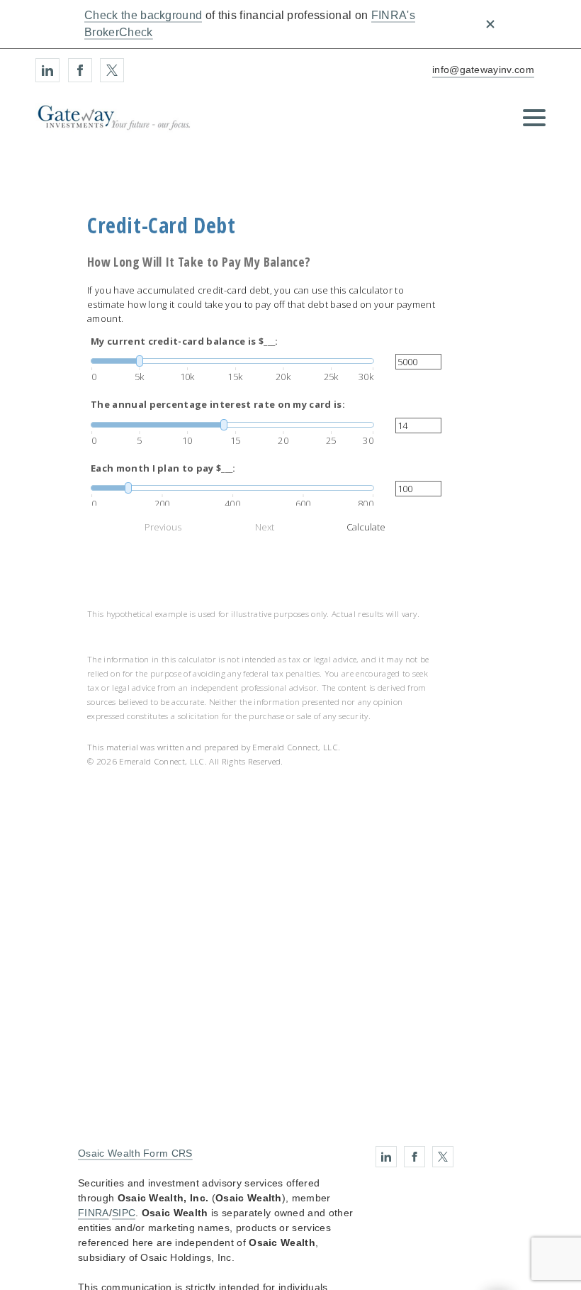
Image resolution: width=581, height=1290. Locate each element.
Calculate (365, 527)
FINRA (93, 1212)
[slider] (232, 361)
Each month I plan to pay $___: (163, 468)
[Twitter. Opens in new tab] (112, 70)
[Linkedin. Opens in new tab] (47, 70)
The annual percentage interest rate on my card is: (218, 404)
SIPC (123, 1212)
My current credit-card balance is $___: (184, 341)
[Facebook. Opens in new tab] (80, 70)
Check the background (143, 15)
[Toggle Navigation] (534, 117)
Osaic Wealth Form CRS (135, 1153)
